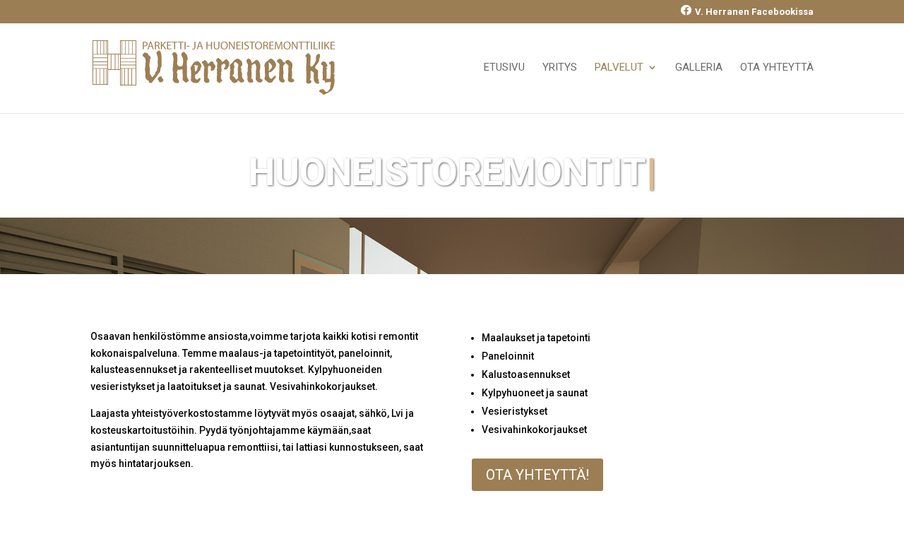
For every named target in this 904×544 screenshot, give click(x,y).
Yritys (559, 67)
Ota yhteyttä (777, 67)
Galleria (698, 67)
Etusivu (504, 67)
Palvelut (619, 67)
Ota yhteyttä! (537, 474)
